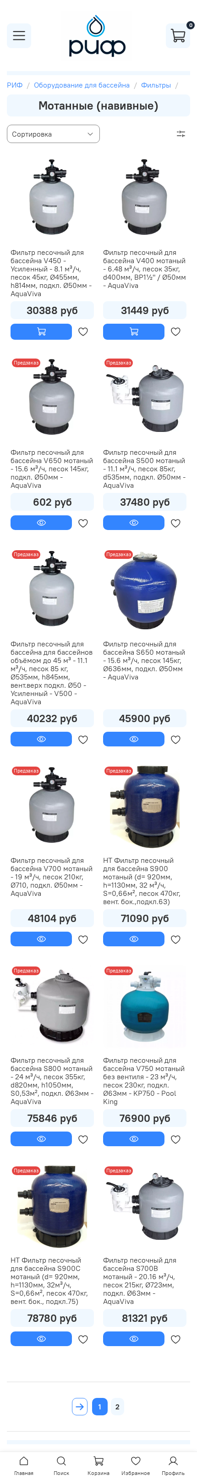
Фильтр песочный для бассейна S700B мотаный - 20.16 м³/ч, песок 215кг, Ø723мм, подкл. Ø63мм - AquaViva (139, 1280)
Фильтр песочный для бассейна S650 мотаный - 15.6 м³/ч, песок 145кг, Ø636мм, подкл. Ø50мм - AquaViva (144, 660)
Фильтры (156, 84)
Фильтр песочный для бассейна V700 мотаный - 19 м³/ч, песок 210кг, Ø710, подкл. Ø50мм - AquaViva (52, 877)
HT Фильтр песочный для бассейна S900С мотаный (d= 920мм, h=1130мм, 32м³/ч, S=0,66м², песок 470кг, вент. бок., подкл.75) (49, 1280)
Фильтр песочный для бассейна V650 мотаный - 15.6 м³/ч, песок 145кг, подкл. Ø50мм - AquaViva (52, 468)
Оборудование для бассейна (82, 84)
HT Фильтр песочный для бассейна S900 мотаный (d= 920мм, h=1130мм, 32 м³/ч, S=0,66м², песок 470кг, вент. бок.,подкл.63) (142, 881)
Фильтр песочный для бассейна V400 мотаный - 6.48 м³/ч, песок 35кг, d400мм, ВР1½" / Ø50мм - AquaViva (144, 269)
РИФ (14, 84)
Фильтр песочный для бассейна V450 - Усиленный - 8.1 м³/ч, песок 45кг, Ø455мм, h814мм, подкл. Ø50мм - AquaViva (51, 273)
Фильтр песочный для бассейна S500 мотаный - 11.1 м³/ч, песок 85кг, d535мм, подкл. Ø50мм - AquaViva (144, 468)
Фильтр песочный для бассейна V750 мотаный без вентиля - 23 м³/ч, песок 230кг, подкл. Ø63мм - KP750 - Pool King (144, 1080)
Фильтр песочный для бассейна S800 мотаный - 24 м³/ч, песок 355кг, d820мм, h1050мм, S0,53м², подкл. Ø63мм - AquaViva (52, 1080)
